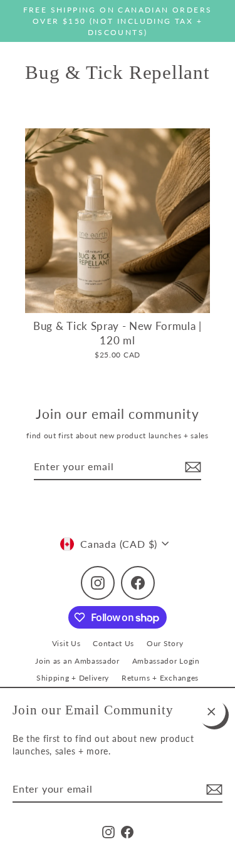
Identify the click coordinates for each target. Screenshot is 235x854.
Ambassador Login (166, 661)
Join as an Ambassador (77, 661)
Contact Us (113, 643)
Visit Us (66, 643)
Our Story (165, 643)
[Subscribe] (212, 789)
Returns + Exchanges (160, 677)
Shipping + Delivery (72, 677)
